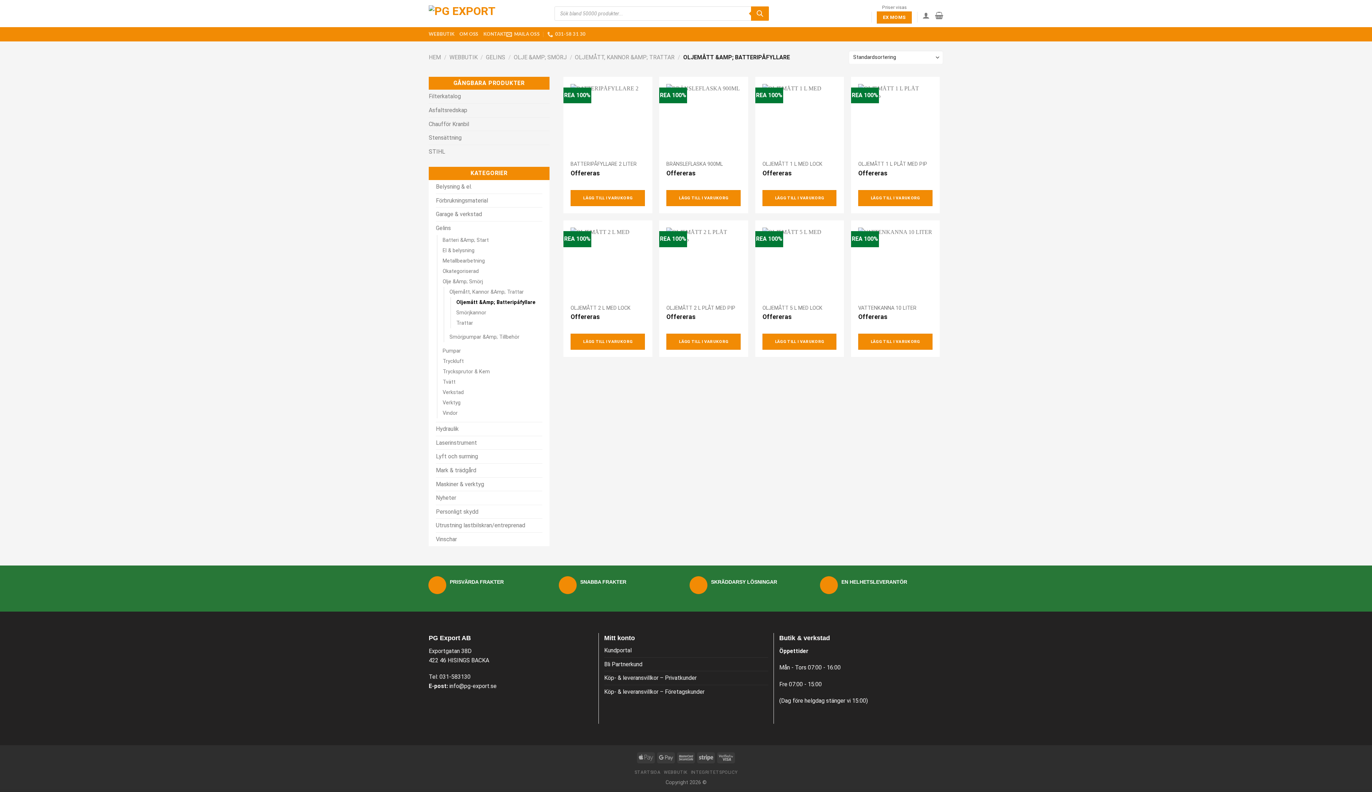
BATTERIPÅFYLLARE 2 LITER (604, 164)
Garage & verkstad (459, 214)
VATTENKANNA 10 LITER (887, 308)
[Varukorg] (939, 15)
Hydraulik (447, 428)
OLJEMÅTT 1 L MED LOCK (792, 164)
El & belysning (458, 251)
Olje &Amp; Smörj (540, 57)
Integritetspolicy (714, 772)
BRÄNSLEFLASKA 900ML (694, 164)
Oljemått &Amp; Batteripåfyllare (496, 302)
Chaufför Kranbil (449, 124)
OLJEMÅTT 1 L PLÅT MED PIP (892, 164)
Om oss (468, 34)
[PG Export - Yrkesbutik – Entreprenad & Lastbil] (464, 13)
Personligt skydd (457, 511)
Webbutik (441, 34)
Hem (435, 57)
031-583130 (455, 676)
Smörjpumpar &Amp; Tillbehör (484, 337)
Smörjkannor (471, 313)
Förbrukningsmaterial (462, 200)
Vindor (450, 413)
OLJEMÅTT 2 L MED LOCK (601, 308)
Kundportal (618, 650)
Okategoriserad (461, 271)
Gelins (495, 57)
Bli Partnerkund (623, 664)
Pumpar (452, 351)
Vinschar (446, 539)
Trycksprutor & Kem (466, 372)
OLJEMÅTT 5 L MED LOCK (792, 308)
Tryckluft (453, 361)
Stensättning (445, 137)
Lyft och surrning (457, 456)
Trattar (464, 323)
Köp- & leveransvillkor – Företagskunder (654, 691)
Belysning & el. (454, 186)
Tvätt (449, 382)
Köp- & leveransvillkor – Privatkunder (650, 677)
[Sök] (760, 13)
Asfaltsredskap (448, 110)
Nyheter (446, 497)
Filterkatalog (445, 96)
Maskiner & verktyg (460, 484)
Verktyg (452, 403)
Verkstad (453, 392)
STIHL (437, 151)
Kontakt (495, 34)
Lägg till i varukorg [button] (607, 197)
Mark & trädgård (456, 470)
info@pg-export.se (473, 686)
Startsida (648, 772)
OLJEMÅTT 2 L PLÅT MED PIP (700, 308)
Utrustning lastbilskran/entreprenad (480, 525)
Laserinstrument (456, 442)
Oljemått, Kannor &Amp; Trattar (625, 57)
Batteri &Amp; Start (466, 240)
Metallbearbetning (464, 261)
